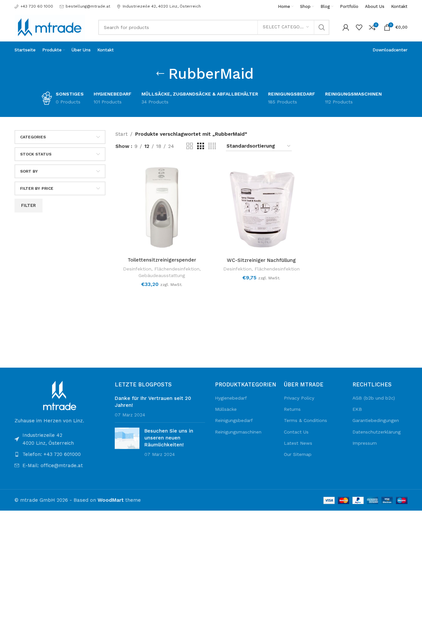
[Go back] (160, 73)
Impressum (364, 443)
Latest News (298, 443)
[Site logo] (50, 27)
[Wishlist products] (359, 27)
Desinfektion (137, 268)
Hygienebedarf (231, 398)
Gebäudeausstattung (161, 275)
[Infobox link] (34, 6)
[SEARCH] (321, 27)
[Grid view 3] (200, 146)
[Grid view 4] (212, 146)
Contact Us (296, 432)
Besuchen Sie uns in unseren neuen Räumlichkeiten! (168, 438)
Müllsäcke (226, 409)
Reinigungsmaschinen (238, 432)
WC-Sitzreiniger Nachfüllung (261, 260)
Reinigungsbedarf (234, 420)
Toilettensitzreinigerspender (162, 260)
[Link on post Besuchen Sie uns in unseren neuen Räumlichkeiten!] (127, 438)
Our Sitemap (298, 454)
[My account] (345, 27)
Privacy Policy (299, 398)
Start (121, 134)
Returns (292, 409)
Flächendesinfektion (176, 268)
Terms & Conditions (305, 420)
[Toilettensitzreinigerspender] (161, 207)
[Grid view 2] (189, 146)
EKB (357, 409)
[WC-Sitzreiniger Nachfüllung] (261, 207)
